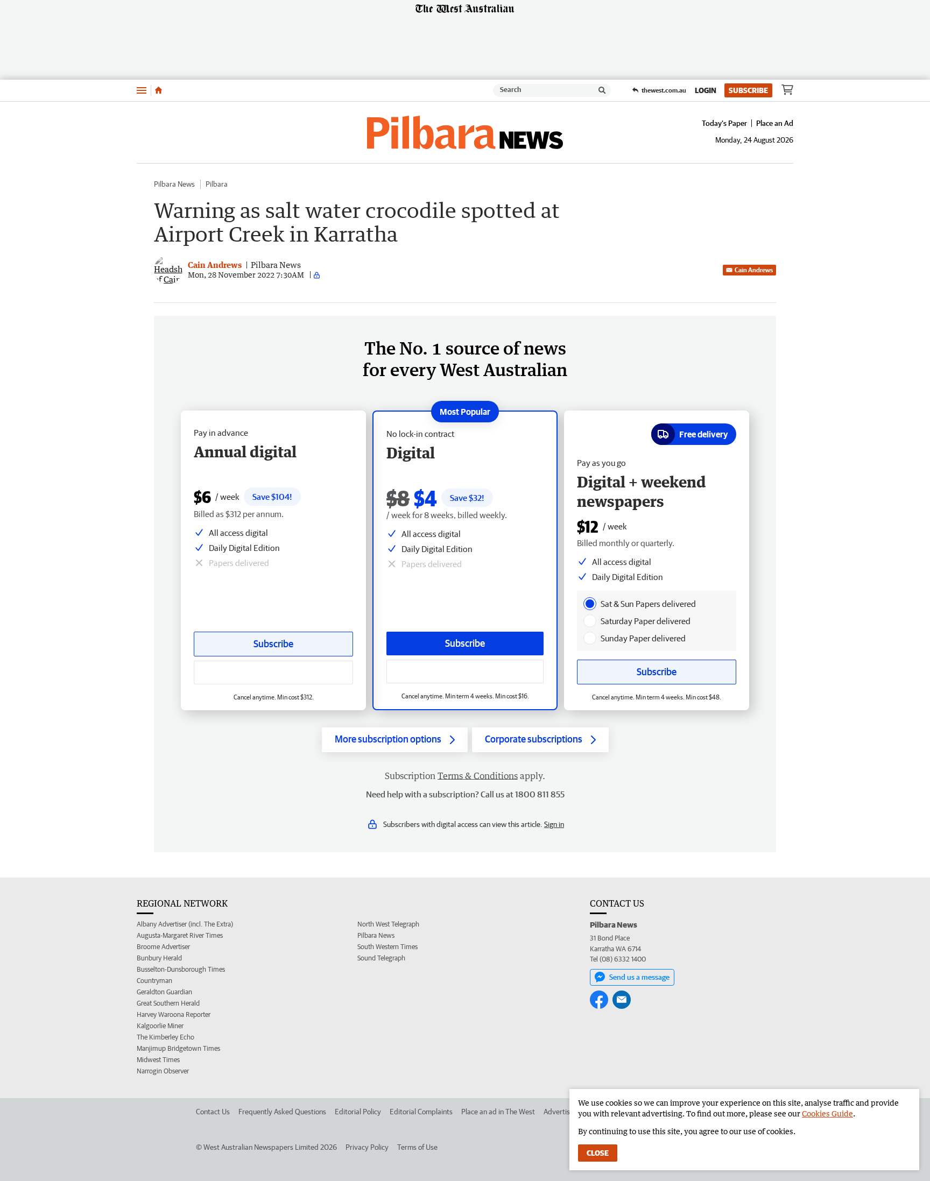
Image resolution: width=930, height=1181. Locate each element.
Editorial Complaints (421, 1111)
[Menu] (141, 90)
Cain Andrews (754, 269)
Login (705, 90)
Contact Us (213, 1111)
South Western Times (387, 947)
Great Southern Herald (168, 1003)
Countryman (154, 981)
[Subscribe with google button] (465, 671)
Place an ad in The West (498, 1111)
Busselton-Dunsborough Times (181, 969)
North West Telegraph (388, 924)
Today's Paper (724, 123)
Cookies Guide (827, 1113)
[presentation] (589, 603)
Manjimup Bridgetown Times (178, 1048)
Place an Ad (774, 123)
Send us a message (639, 977)
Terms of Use (417, 1147)
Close (598, 1153)
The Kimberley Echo (165, 1037)
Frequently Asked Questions (282, 1111)
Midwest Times (158, 1060)
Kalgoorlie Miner (160, 1026)
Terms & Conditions (478, 775)
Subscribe (748, 90)
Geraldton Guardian (164, 992)
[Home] (158, 90)
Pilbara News (174, 184)
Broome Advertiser (163, 947)
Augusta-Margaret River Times (180, 935)
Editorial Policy (358, 1111)
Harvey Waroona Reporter (173, 1014)
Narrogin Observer (163, 1071)
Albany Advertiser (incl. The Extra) (185, 924)
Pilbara (217, 184)
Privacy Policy (367, 1147)
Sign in (554, 824)
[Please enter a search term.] (602, 90)
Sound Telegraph (381, 958)
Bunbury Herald (159, 958)
